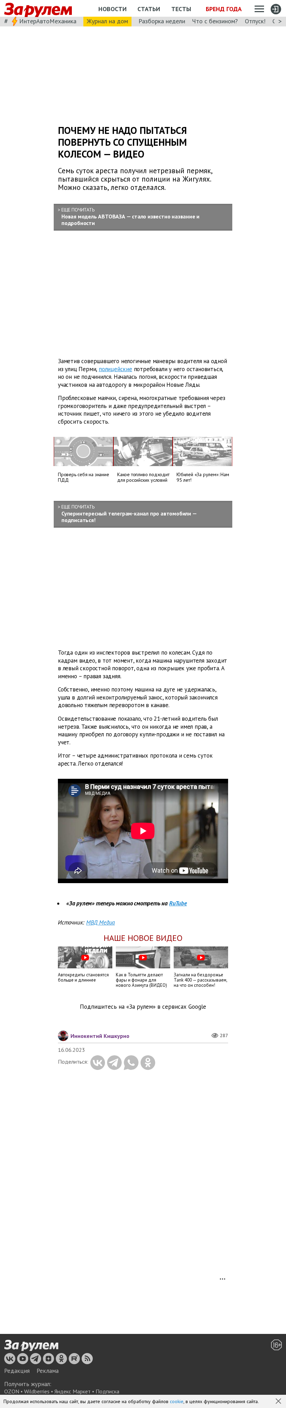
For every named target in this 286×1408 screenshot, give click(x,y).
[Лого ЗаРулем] (38, 8)
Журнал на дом (107, 21)
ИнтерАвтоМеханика (47, 21)
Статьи (148, 9)
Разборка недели (161, 21)
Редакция (17, 1371)
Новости (112, 9)
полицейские (115, 369)
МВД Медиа (100, 922)
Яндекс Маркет (72, 1391)
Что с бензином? (215, 21)
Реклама (48, 1371)
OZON (11, 1391)
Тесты (181, 9)
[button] (279, 1401)
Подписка (107, 1391)
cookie (176, 1401)
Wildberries (37, 1391)
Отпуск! (255, 21)
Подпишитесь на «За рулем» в (143, 1006)
